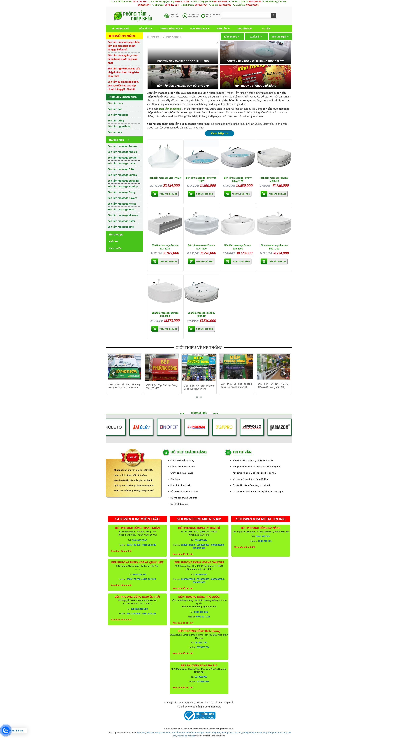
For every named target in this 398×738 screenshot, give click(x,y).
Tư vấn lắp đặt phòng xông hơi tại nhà (251, 485)
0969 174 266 (182, 1)
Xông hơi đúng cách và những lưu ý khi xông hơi (256, 466)
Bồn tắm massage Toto (121, 226)
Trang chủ (122, 28)
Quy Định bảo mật (179, 504)
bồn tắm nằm (178, 732)
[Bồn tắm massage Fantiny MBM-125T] (238, 157)
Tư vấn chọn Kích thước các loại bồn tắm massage (258, 491)
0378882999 (225, 5)
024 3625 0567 (139, 540)
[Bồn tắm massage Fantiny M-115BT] (201, 157)
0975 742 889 (139, 1)
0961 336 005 (263, 536)
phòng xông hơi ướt (252, 732)
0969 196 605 (201, 612)
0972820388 (217, 545)
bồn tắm (141, 732)
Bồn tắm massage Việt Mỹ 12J (165, 177)
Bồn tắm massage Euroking (123, 180)
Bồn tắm (144, 28)
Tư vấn (266, 28)
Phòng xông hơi (170, 28)
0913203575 (203, 579)
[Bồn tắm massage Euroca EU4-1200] (201, 225)
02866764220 (188, 545)
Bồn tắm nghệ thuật (119, 126)
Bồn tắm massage (118, 114)
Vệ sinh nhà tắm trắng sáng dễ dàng (250, 479)
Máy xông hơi (198, 28)
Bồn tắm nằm (115, 103)
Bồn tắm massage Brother (122, 157)
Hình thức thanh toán (180, 485)
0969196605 (252, 5)
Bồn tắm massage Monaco (123, 215)
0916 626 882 (149, 545)
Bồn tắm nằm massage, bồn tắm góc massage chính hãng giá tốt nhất (124, 45)
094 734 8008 (220, 1)
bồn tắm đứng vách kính (158, 732)
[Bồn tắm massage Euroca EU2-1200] (274, 225)
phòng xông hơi (212, 732)
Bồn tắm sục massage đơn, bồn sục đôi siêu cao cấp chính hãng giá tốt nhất (123, 85)
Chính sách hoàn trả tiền (182, 466)
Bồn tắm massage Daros (121, 163)
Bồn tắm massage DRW (121, 169)
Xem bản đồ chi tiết (121, 551)
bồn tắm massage (195, 732)
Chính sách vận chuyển (182, 473)
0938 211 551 (265, 541)
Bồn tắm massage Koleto (122, 203)
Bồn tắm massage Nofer (121, 221)
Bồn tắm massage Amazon (123, 146)
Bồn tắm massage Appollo (122, 151)
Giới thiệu (175, 479)
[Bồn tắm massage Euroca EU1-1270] (165, 225)
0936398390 (203, 545)
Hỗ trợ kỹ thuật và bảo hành (184, 491)
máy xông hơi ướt (186, 735)
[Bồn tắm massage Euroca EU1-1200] (165, 292)
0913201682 (199, 548)
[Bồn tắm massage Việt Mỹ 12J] (165, 157)
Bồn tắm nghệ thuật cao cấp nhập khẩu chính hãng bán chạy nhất (124, 72)
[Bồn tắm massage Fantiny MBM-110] (201, 292)
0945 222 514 (139, 574)
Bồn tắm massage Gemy (122, 192)
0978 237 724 (172, 5)
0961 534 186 (149, 613)
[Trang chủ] (132, 16)
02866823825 (188, 579)
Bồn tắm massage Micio (121, 209)
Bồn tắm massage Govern (122, 197)
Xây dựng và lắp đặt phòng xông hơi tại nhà (254, 473)
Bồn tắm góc (115, 109)
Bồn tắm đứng (116, 120)
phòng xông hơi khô (231, 732)
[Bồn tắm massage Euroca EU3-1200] (238, 225)
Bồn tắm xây (115, 132)
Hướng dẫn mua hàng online (184, 497)
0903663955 (217, 579)
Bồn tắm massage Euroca (122, 174)
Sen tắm (222, 28)
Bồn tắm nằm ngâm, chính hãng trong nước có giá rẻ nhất (123, 59)
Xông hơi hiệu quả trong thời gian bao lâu (253, 460)
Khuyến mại (244, 28)
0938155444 (255, 1)
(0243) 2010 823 (139, 609)
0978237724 (201, 5)
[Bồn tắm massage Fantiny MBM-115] (274, 157)
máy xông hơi (269, 732)
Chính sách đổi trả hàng (182, 460)
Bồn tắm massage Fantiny (123, 186)
